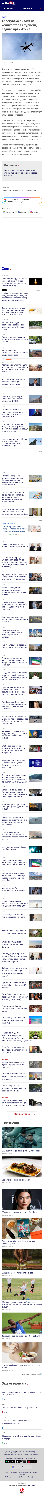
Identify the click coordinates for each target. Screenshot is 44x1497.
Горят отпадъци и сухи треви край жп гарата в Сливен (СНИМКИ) (13, 398)
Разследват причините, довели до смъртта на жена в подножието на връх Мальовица (14, 821)
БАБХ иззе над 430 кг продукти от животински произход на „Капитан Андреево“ (13, 749)
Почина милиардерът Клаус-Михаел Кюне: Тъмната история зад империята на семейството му (15, 282)
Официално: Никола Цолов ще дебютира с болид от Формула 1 (21, 1437)
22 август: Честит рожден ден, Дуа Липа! (19, 1212)
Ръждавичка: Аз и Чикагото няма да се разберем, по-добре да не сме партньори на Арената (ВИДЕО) (14, 676)
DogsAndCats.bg (30, 1451)
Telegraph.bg (34, 1454)
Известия (37, 1477)
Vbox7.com (14, 1451)
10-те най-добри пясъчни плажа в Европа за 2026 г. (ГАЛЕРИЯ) (14, 1020)
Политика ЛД (25, 1477)
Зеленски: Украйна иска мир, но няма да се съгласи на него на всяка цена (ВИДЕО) (14, 734)
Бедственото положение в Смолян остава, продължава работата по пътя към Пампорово (15, 720)
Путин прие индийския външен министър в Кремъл (15, 545)
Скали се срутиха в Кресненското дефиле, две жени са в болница (14, 1088)
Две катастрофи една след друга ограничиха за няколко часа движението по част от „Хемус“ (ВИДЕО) (14, 778)
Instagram (35, 212)
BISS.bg (16, 1453)
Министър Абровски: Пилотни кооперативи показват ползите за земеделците (12, 413)
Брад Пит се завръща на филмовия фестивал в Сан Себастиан (14, 1050)
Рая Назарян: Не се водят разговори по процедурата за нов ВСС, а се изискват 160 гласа (14, 705)
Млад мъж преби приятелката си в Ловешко (14, 889)
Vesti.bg (20, 1454)
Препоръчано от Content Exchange (30, 1374)
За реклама (13, 1472)
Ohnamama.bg (25, 1453)
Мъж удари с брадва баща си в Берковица (14, 848)
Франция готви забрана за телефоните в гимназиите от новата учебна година (14, 576)
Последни (8, 8)
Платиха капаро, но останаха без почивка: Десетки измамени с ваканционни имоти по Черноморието (12, 480)
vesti (5, 1428)
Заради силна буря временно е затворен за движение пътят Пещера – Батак (14, 325)
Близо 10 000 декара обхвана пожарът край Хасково (12, 944)
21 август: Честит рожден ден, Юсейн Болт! (21, 1336)
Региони (27, 8)
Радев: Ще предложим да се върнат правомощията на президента (15, 1076)
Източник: (5, 187)
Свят (6, 268)
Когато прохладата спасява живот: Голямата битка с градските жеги (22, 1393)
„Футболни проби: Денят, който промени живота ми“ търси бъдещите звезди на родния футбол (22, 1304)
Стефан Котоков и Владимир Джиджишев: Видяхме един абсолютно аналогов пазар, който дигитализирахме (15, 296)
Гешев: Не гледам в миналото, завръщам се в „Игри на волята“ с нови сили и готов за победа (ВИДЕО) (17, 1037)
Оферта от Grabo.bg (7, 523)
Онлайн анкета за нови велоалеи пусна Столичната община (15, 619)
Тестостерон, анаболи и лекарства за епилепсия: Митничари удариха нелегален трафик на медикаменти (13, 497)
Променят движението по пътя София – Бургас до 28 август (14, 985)
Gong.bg (21, 1451)
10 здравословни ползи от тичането (17, 1273)
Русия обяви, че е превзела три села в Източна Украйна (15, 646)
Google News (10, 212)
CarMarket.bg (9, 1453)
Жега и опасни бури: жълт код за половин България (14, 932)
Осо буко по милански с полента (16, 1180)
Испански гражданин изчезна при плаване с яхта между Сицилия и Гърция (15, 903)
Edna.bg (13, 1454)
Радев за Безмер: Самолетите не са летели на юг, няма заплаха (15, 352)
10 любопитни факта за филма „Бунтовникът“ (21, 1151)
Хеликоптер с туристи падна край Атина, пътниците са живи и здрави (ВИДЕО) (20, 173)
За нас (7, 1472)
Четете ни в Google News (22, 1467)
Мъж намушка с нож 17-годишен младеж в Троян (13, 916)
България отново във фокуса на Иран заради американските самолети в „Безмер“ (14, 661)
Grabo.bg (33, 1453)
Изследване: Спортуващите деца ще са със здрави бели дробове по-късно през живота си (15, 368)
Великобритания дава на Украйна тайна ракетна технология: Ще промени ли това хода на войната (15, 793)
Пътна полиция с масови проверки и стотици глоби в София (15, 339)
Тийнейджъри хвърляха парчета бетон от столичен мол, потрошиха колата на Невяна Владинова (14, 957)
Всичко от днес (22, 1114)
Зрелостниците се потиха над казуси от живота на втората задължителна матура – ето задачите (13, 311)
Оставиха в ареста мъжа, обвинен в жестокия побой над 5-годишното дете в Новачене (14, 605)
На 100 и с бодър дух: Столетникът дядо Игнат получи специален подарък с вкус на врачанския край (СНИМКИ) (14, 562)
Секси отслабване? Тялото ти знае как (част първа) (21, 1366)
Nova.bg (26, 1454)
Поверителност (11, 1477)
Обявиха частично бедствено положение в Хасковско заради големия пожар (14, 835)
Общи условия (31, 1485)
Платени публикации (25, 1472)
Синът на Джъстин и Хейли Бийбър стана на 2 (19, 1408)
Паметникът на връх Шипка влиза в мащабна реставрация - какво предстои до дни (14, 442)
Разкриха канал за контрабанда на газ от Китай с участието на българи (12, 633)
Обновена (5, 1059)
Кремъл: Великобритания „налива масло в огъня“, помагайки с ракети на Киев (15, 511)
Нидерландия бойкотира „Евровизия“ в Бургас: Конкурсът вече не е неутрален (13, 763)
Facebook (23, 212)
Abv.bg (8, 1451)
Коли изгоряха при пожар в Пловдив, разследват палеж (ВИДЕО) (15, 806)
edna (5, 1412)
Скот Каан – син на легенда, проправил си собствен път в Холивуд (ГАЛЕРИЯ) (15, 997)
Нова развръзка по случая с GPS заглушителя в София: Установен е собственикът (15, 1103)
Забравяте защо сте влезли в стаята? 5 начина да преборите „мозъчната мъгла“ (14, 972)
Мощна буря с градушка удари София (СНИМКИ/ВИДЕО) (13, 1064)
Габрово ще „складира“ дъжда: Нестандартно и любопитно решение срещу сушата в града (15, 427)
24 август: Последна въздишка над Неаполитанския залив (15, 1421)
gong (5, 1443)
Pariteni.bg (7, 1454)
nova (5, 1399)
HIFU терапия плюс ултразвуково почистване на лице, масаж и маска (15, 530)
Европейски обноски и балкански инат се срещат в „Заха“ (20, 1242)
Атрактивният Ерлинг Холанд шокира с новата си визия (14, 1008)
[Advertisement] (22, 240)
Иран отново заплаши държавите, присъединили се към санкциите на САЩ (14, 862)
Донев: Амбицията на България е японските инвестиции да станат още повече (14, 591)
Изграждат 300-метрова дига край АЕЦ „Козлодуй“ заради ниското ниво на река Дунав (14, 876)
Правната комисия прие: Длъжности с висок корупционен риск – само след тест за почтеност (14, 690)
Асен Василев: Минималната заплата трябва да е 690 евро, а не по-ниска (15, 381)
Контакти (35, 1472)
